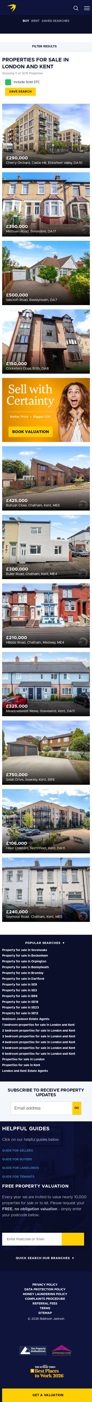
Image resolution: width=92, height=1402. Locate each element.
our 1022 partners (31, 641)
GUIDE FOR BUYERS (17, 1159)
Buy (26, 20)
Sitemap (45, 1313)
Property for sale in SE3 (19, 990)
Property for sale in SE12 (20, 1013)
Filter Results (45, 46)
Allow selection (46, 778)
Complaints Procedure (45, 1298)
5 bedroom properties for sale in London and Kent (38, 1048)
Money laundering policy (45, 1294)
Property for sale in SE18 (20, 1002)
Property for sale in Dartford (23, 978)
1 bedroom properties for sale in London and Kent (38, 1024)
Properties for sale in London (23, 1059)
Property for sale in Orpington (24, 961)
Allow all (46, 764)
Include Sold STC (27, 82)
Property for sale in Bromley (22, 973)
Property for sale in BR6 (19, 996)
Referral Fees (45, 1303)
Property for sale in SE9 (19, 984)
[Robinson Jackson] (11, 8)
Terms (45, 1308)
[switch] (81, 707)
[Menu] (87, 8)
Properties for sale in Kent (21, 1065)
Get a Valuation (48, 1395)
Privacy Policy (45, 1284)
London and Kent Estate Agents (25, 1070)
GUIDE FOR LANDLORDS (20, 1168)
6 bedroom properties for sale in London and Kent (38, 1053)
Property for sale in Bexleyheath (25, 967)
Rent (35, 20)
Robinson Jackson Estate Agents (25, 1019)
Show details (69, 751)
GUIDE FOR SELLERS (17, 1150)
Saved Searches (55, 20)
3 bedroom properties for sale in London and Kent (38, 1036)
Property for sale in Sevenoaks (24, 950)
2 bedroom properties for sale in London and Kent (38, 1030)
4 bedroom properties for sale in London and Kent (38, 1042)
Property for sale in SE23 (20, 1007)
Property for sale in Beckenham (25, 955)
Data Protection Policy (44, 1289)
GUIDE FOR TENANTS (18, 1176)
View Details (46, 127)
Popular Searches (43, 943)
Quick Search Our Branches (43, 1258)
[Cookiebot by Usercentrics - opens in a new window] (68, 620)
